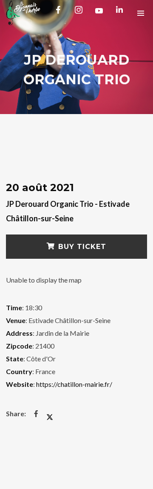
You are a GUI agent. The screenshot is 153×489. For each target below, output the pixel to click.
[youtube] (99, 13)
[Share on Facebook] (36, 413)
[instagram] (80, 13)
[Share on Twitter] (49, 413)
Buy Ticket (82, 247)
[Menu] (140, 13)
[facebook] (60, 13)
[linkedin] (121, 13)
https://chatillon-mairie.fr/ (74, 384)
